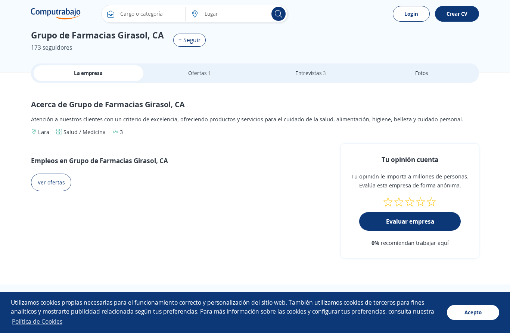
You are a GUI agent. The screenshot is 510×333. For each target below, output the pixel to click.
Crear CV (457, 13)
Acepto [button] (473, 312)
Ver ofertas (51, 182)
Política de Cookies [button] (37, 321)
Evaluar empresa (410, 221)
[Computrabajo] (56, 13)
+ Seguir (189, 40)
